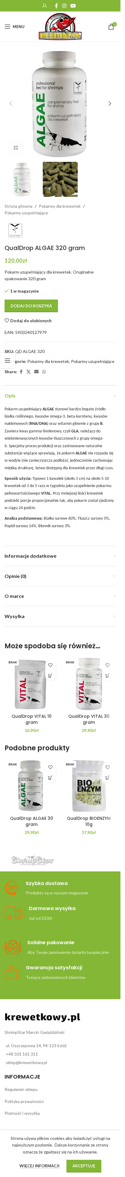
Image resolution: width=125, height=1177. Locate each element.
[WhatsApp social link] (44, 372)
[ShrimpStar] (32, 859)
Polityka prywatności (24, 1101)
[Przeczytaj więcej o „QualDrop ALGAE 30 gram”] (50, 777)
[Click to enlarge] (16, 147)
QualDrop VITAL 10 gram (32, 719)
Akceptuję (84, 1165)
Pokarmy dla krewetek (60, 206)
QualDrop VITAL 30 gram (89, 719)
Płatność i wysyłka (22, 1113)
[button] (11, 104)
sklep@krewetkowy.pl (26, 1062)
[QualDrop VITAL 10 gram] (32, 684)
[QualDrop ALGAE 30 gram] (32, 786)
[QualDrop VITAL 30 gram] (89, 684)
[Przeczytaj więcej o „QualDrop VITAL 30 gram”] (107, 675)
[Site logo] (60, 26)
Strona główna (18, 206)
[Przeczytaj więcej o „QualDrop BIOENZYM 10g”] (107, 777)
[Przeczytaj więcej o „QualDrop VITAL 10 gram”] (50, 675)
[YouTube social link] (73, 5)
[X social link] (28, 372)
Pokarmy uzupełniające (26, 212)
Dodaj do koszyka (31, 305)
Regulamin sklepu (21, 1089)
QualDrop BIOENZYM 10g (89, 821)
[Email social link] (36, 372)
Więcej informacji (39, 1165)
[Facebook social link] (56, 5)
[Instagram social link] (64, 5)
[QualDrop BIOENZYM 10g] (89, 786)
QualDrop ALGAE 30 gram (31, 821)
